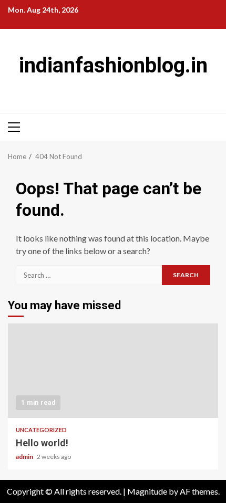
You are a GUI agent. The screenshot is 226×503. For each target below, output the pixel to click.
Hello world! (113, 370)
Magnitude (147, 491)
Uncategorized (41, 430)
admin (25, 456)
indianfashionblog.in (113, 65)
